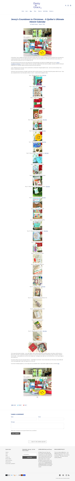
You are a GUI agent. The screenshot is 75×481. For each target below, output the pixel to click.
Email (39, 416)
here (58, 363)
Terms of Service (9, 460)
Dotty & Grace (60, 478)
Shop (7, 455)
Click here (44, 75)
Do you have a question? (10, 463)
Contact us (8, 457)
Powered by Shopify (66, 478)
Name (12, 416)
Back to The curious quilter (38, 441)
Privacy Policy (8, 458)
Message (13, 421)
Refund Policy (8, 461)
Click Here (45, 119)
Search (7, 452)
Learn (7, 453)
